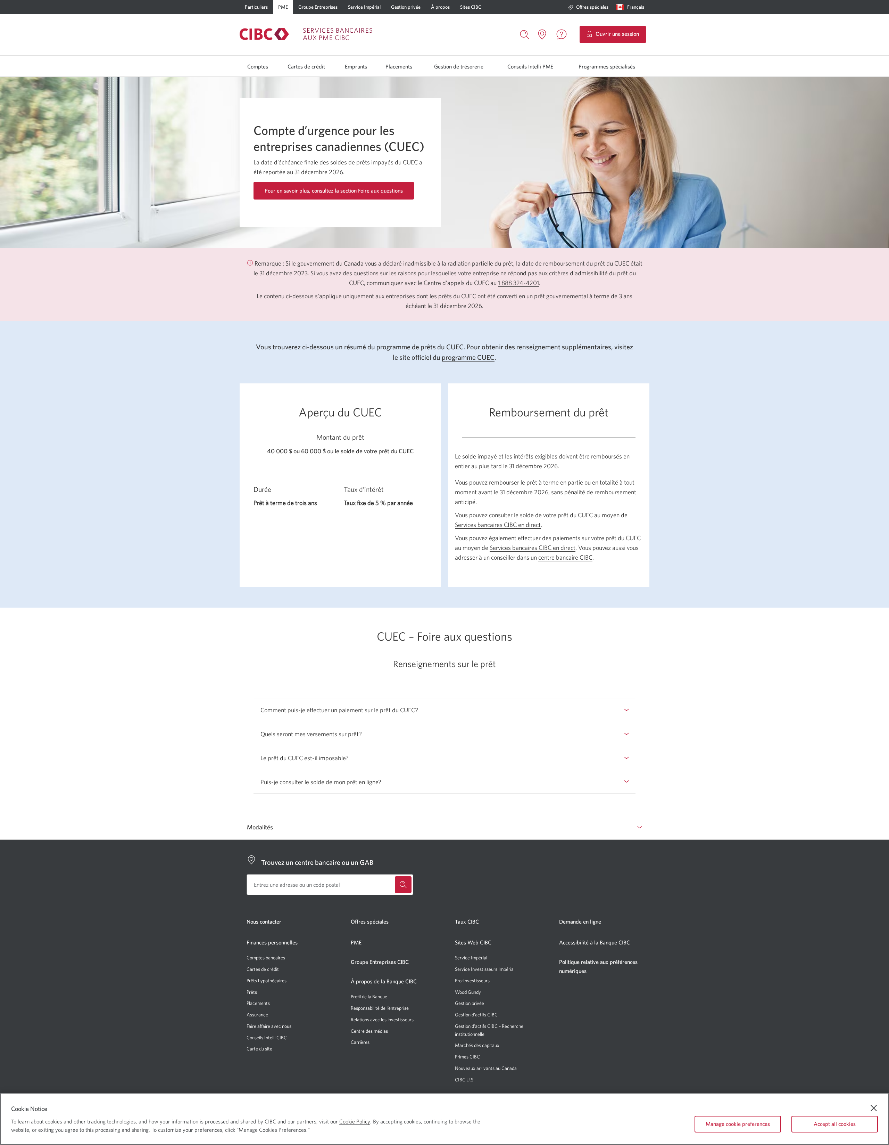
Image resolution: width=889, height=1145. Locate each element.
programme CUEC (468, 357)
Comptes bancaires (266, 957)
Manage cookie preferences (738, 1124)
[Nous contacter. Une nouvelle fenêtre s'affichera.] (561, 34)
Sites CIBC (470, 7)
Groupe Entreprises (318, 7)
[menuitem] (588, 7)
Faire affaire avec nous (269, 1026)
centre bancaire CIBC (565, 557)
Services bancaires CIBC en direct (498, 525)
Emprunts (356, 66)
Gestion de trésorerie (458, 66)
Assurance (257, 1014)
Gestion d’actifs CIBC (476, 1014)
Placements (398, 66)
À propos (440, 7)
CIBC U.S (464, 1080)
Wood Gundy (468, 992)
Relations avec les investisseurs (382, 1019)
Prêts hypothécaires (266, 980)
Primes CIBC (467, 1057)
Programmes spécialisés (607, 66)
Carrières (360, 1042)
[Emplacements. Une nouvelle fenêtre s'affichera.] (542, 34)
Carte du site (259, 1048)
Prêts (252, 992)
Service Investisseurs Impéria (484, 969)
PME (283, 7)
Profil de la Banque (369, 996)
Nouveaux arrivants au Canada (486, 1068)
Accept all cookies (835, 1124)
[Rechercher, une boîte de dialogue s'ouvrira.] (524, 33)
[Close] (874, 1108)
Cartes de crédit (306, 66)
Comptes (257, 66)
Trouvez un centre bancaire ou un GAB (317, 862)
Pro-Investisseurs (472, 981)
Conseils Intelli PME (530, 66)
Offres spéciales (592, 7)
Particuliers (256, 7)
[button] (631, 7)
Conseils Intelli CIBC (267, 1037)
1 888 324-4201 (518, 282)
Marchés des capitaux (477, 1045)
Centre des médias (369, 1031)
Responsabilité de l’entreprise (380, 1008)
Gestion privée (406, 7)
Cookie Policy (354, 1121)
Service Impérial (364, 7)
